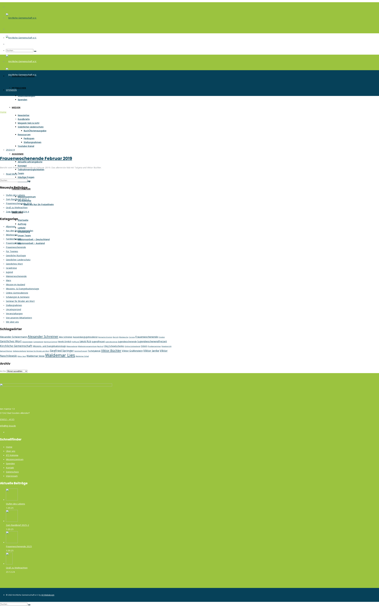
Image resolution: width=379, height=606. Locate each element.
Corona (132, 337)
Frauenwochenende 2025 (19, 203)
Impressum (12, 475)
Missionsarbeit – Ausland (31, 243)
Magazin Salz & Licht (28, 123)
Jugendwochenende (127, 341)
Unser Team (24, 235)
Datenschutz (12, 471)
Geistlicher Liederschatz (31, 126)
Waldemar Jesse (36, 356)
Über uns (10, 451)
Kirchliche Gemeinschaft (16, 346)
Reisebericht (166, 346)
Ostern (144, 346)
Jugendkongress (111, 342)
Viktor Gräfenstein (132, 350)
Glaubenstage (27, 342)
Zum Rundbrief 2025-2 (17, 199)
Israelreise (11, 267)
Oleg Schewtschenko (114, 346)
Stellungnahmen (32, 142)
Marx (8, 280)
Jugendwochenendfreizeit (152, 341)
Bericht (116, 337)
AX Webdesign (47, 595)
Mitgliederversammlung (87, 346)
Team (21, 173)
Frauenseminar (13, 242)
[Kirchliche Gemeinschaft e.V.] (21, 17)
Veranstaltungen (23, 76)
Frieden (162, 337)
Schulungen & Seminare (17, 296)
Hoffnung (75, 342)
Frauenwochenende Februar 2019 (36, 158)
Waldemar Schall (82, 356)
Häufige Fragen (26, 177)
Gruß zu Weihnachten (17, 207)
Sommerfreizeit (80, 351)
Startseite (23, 220)
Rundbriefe (24, 119)
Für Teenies (12, 251)
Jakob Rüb (85, 341)
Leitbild (21, 227)
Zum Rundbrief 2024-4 (17, 211)
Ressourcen (24, 134)
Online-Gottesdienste (17, 292)
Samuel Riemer (6, 351)
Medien (16, 107)
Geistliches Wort (14, 263)
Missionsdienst (71, 346)
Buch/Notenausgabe (35, 130)
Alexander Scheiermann (13, 336)
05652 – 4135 (7, 419)
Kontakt (10, 467)
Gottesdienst (38, 342)
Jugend (9, 272)
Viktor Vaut (21, 356)
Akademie (18, 153)
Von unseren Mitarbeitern (19, 317)
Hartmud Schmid (50, 342)
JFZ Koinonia (12, 455)
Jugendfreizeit (98, 341)
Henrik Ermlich (64, 341)
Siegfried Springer (62, 350)
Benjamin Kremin (105, 337)
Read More (11, 173)
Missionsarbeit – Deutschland (34, 239)
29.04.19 (10, 149)
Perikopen (29, 138)
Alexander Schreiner (43, 336)
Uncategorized (13, 309)
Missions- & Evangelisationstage (22, 288)
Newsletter (23, 115)
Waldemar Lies (60, 355)
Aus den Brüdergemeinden (19, 230)
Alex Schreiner (65, 336)
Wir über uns (12, 321)
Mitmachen (19, 87)
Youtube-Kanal (26, 146)
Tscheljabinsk (94, 350)
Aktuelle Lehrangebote (30, 161)
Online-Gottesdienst (132, 346)
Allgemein (11, 226)
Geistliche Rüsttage (16, 255)
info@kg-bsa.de (8, 425)
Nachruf (100, 346)
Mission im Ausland (15, 284)
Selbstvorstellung (19, 351)
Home (3, 111)
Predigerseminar (154, 346)
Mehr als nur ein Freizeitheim (39, 204)
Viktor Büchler (111, 350)
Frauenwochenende (16, 247)
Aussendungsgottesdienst (85, 336)
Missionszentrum (27, 196)
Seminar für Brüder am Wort (20, 301)
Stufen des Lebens (15, 195)
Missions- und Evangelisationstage (49, 346)
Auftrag (22, 224)
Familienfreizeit (13, 238)
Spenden (22, 99)
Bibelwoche (12, 234)
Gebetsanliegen (26, 95)
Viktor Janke (151, 350)
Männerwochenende (16, 276)
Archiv (3, 371)
